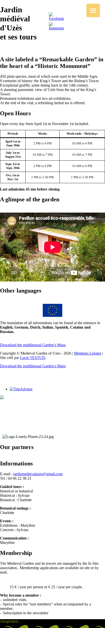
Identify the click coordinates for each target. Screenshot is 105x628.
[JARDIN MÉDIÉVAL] (12, 398)
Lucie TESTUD (32, 358)
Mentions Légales (87, 353)
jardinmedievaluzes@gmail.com (38, 474)
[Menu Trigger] (93, 10)
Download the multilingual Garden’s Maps (33, 345)
